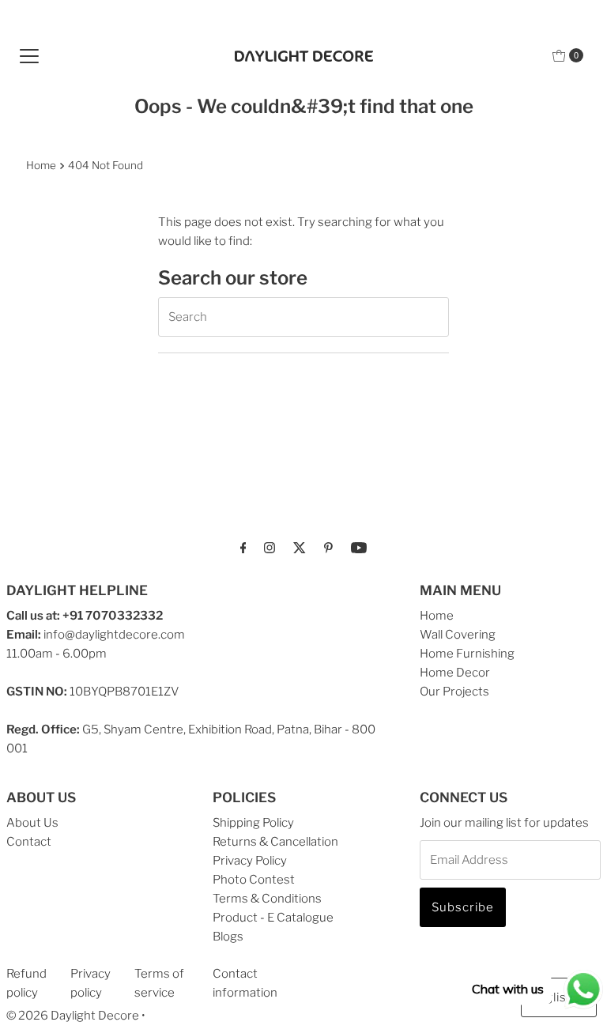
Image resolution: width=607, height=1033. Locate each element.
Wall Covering (458, 635)
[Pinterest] (328, 546)
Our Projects (454, 691)
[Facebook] (243, 546)
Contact (28, 842)
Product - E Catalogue (273, 917)
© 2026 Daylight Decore (72, 1015)
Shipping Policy (253, 823)
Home (41, 165)
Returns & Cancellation (275, 842)
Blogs (228, 936)
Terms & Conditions (267, 899)
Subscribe (463, 907)
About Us (32, 823)
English (552, 997)
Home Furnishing (467, 654)
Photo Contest (254, 880)
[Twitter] (299, 546)
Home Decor (455, 672)
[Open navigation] (29, 55)
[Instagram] (269, 546)
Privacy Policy (250, 861)
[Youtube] (359, 546)
